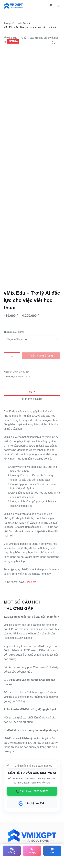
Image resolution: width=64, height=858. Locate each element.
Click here (30, 582)
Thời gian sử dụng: (14, 331)
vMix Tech (24, 376)
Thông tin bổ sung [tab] (32, 399)
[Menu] (58, 5)
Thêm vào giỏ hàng (41, 355)
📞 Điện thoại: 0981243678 (32, 791)
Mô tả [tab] (32, 392)
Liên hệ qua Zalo (35, 803)
